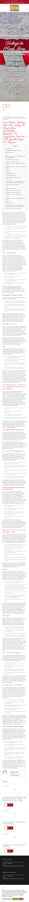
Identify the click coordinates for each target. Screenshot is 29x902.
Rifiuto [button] (21, 898)
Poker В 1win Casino (9, 152)
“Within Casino (8, 179)
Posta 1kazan (8, 171)
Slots (6, 154)
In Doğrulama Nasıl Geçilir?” (11, 175)
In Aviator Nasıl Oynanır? (10, 173)
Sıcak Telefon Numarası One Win (12, 159)
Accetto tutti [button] (15, 898)
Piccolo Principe (15, 774)
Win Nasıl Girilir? (8, 148)
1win (16, 270)
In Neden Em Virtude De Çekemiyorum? (13, 194)
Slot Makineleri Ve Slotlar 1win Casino (12, 150)
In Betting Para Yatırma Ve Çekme (12, 184)
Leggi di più (9, 896)
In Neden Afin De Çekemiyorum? (12, 161)
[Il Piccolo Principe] (14, 7)
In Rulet (7, 169)
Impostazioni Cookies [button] (7, 898)
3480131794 (14, 1)
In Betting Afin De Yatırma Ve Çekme (12, 190)
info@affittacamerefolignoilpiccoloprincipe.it (15, 2)
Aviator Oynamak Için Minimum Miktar (13, 177)
